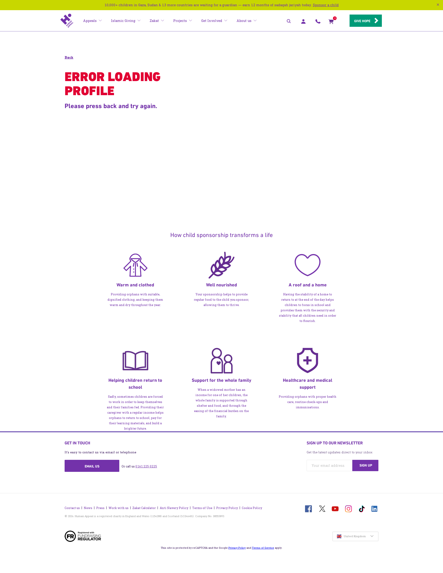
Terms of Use (202, 508)
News (88, 508)
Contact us (72, 508)
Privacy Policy (227, 508)
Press (100, 508)
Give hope (362, 21)
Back (69, 57)
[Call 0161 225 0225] (317, 22)
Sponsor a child (326, 5)
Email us (92, 466)
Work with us (118, 508)
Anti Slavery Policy (174, 508)
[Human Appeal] (67, 20)
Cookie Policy (252, 508)
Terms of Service (263, 547)
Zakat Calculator (144, 508)
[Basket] (331, 22)
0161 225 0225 (146, 466)
